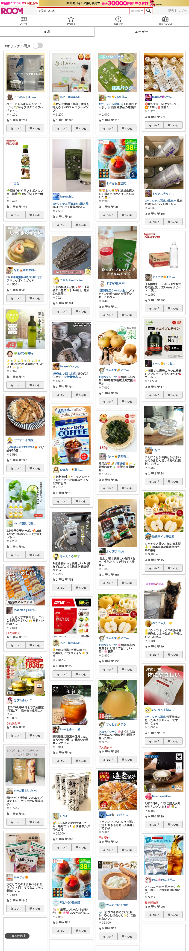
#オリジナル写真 (109, 104)
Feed (23, 20)
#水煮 (72, 373)
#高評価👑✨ (123, 463)
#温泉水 (171, 200)
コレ (16, 128)
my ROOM (165, 20)
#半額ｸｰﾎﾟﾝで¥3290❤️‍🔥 (23, 447)
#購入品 (84, 203)
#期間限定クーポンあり (113, 290)
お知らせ (118, 20)
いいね (36, 128)
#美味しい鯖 (60, 373)
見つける (70, 20)
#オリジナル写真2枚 (65, 203)
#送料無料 (17, 277)
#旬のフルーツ (108, 377)
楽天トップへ (177, 10)
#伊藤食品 (71, 376)
